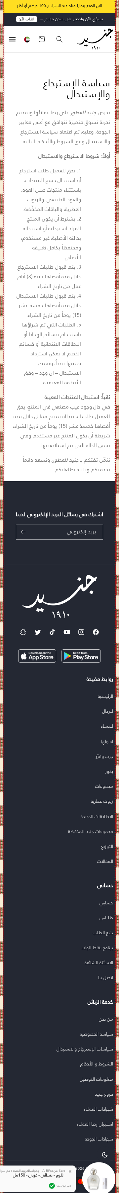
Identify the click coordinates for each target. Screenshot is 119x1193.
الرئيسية (105, 696)
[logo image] (93, 39)
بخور (109, 771)
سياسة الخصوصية (96, 1034)
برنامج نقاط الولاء (97, 947)
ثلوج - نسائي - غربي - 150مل (38, 1160)
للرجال (107, 711)
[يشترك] (23, 532)
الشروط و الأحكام (96, 1063)
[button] (56, 39)
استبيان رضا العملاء (95, 1124)
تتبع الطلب (103, 932)
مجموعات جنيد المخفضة (90, 831)
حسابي (106, 902)
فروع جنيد (104, 1094)
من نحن (106, 1019)
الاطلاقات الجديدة (97, 816)
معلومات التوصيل (96, 1079)
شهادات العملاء (98, 1109)
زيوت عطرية (102, 801)
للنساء (107, 726)
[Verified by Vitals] (52, 1171)
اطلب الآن (26, 19)
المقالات (105, 861)
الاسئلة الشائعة (99, 962)
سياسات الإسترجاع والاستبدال (85, 1049)
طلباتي (106, 917)
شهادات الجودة (99, 1139)
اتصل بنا (105, 977)
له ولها (107, 741)
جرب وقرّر (104, 756)
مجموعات (104, 786)
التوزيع (107, 846)
